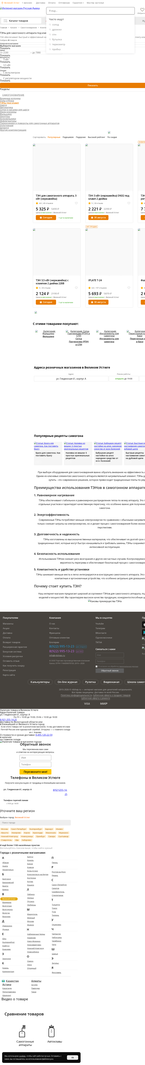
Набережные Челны (36, 934)
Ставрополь (6, 840)
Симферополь (58, 891)
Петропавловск (9, 992)
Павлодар (35, 988)
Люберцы (31, 905)
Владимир (6, 902)
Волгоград (7, 906)
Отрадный (31, 968)
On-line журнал (67, 682)
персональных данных (128, 666)
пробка (56, 49)
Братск (5, 886)
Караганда (7, 988)
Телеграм (100, 628)
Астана (6, 984)
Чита (54, 944)
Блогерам (54, 642)
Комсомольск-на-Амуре (37, 874)
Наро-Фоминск (33, 941)
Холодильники (8, 118)
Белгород (6, 879)
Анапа (5, 866)
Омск (29, 964)
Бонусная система (12, 651)
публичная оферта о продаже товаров (111, 695)
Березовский (8, 882)
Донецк (5, 929)
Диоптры (5, 116)
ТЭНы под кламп (9, 102)
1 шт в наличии (66, 217)
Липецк (30, 898)
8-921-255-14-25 (8, 719)
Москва (4, 829)
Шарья (55, 954)
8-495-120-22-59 (44, 734)
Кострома (31, 878)
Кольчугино (32, 871)
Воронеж (6, 916)
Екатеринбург (36, 829)
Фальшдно (6, 114)
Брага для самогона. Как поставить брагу (48, 454)
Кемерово (16, 832)
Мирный (31, 917)
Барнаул (49, 829)
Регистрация (9, 670)
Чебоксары (57, 937)
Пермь (55, 862)
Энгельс (55, 963)
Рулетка (90, 682)
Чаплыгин (56, 934)
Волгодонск (7, 909)
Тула (54, 911)
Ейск (4, 938)
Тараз (33, 992)
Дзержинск (7, 926)
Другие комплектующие (13, 130)
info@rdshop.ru (57, 655)
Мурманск (63, 832)
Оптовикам (64, 2)
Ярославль (56, 972)
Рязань (55, 875)
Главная (4, 27)
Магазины (8, 623)
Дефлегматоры (8, 121)
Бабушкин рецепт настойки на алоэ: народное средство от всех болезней (107, 456)
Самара (51, 836)
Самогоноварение (29, 27)
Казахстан (12, 981)
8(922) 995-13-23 (61, 646)
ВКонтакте (101, 632)
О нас (52, 623)
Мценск (30, 925)
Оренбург (40, 836)
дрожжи (57, 29)
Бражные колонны (10, 98)
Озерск (30, 961)
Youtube (100, 623)
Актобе (34, 984)
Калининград (8, 971)
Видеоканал (111, 682)
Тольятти (56, 904)
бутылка (57, 39)
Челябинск (56, 941)
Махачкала (51, 832)
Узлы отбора (7, 100)
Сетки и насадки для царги (14, 109)
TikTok (99, 642)
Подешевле (68, 137)
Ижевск (59, 829)
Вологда (6, 913)
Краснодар (37, 832)
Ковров (30, 867)
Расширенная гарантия (15, 646)
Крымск (30, 885)
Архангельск (8, 869)
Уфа (17, 840)
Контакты (54, 628)
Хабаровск (26, 840)
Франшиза (54, 632)
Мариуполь (32, 914)
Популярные (54, 137)
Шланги (4, 127)
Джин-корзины (8, 111)
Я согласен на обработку (118, 666)
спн (54, 34)
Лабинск (31, 894)
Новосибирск (33, 952)
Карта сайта (9, 674)
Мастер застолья (95, 2)
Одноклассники (104, 637)
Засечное (6, 958)
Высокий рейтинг (96, 137)
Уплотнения (6, 125)
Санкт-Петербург (18, 829)
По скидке (112, 137)
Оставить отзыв (11, 660)
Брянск (5, 889)
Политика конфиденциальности (76, 695)
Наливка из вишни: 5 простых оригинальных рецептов (77, 455)
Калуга (30, 856)
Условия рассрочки (13, 656)
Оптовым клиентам (59, 637)
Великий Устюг (11, 2)
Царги (3, 105)
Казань (5, 968)
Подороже (81, 137)
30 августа (100, 217)
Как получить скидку (13, 665)
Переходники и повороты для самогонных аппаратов (29, 123)
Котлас (30, 881)
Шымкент (6, 995)
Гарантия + (78, 2)
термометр (58, 44)
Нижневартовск (34, 944)
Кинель (30, 860)
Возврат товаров (11, 642)
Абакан (5, 862)
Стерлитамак (57, 895)
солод (55, 24)
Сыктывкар (63, 836)
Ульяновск (56, 924)
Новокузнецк (27, 836)
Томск (54, 908)
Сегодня (47, 217)
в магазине (46, 212)
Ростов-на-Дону (59, 872)
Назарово (31, 937)
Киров (27, 832)
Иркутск (4, 832)
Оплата (52, 2)
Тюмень (55, 915)
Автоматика (6, 107)
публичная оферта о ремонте (95, 698)
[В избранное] (76, 203)
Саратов (55, 888)
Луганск (30, 901)
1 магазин (27, 2)
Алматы (36, 981)
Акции (6, 628)
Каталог (13, 27)
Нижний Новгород (9, 836)
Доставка (40, 2)
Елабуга (5, 945)
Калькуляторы (40, 682)
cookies (22, 1056)
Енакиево (6, 949)
